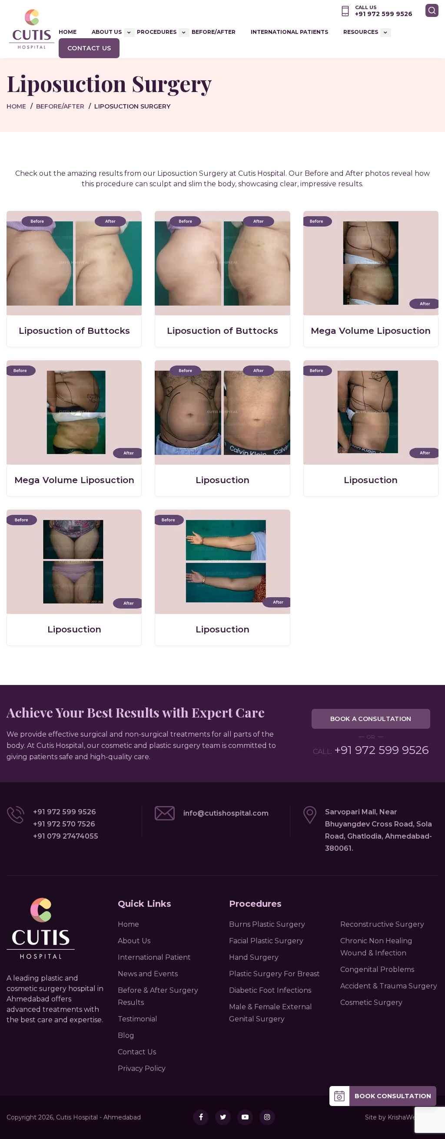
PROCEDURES (156, 32)
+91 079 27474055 (65, 836)
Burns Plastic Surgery (267, 924)
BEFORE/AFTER (214, 32)
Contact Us (89, 48)
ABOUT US (107, 32)
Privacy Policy (142, 1068)
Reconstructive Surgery (382, 924)
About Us (134, 941)
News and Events (148, 974)
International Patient (154, 957)
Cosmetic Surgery (371, 1002)
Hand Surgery (254, 957)
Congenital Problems (377, 969)
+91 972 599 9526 (381, 750)
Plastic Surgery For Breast (274, 974)
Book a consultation (371, 719)
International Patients (289, 32)
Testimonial (137, 1019)
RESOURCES (360, 32)
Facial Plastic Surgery (266, 941)
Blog (126, 1035)
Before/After (60, 106)
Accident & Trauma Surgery (388, 986)
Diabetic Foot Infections (270, 990)
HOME (67, 32)
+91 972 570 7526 (64, 824)
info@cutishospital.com (226, 813)
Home (16, 106)
